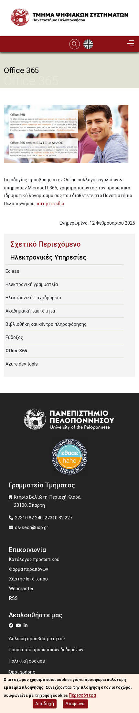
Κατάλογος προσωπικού (34, 559)
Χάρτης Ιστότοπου (28, 578)
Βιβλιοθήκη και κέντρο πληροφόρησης (46, 324)
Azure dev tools (21, 364)
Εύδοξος (14, 337)
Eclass (12, 271)
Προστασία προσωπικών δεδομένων (46, 649)
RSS (13, 598)
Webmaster (21, 588)
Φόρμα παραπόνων (28, 569)
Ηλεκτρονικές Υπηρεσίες (48, 257)
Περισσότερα (82, 695)
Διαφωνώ (75, 703)
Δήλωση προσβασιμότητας (37, 638)
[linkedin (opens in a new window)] (26, 625)
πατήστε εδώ (50, 203)
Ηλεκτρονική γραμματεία (31, 284)
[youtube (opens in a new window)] (19, 625)
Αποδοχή (44, 703)
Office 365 (16, 350)
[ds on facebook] (12, 625)
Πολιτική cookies (27, 661)
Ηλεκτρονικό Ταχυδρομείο (33, 297)
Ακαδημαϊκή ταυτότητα (30, 311)
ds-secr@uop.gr (31, 527)
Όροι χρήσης (22, 672)
